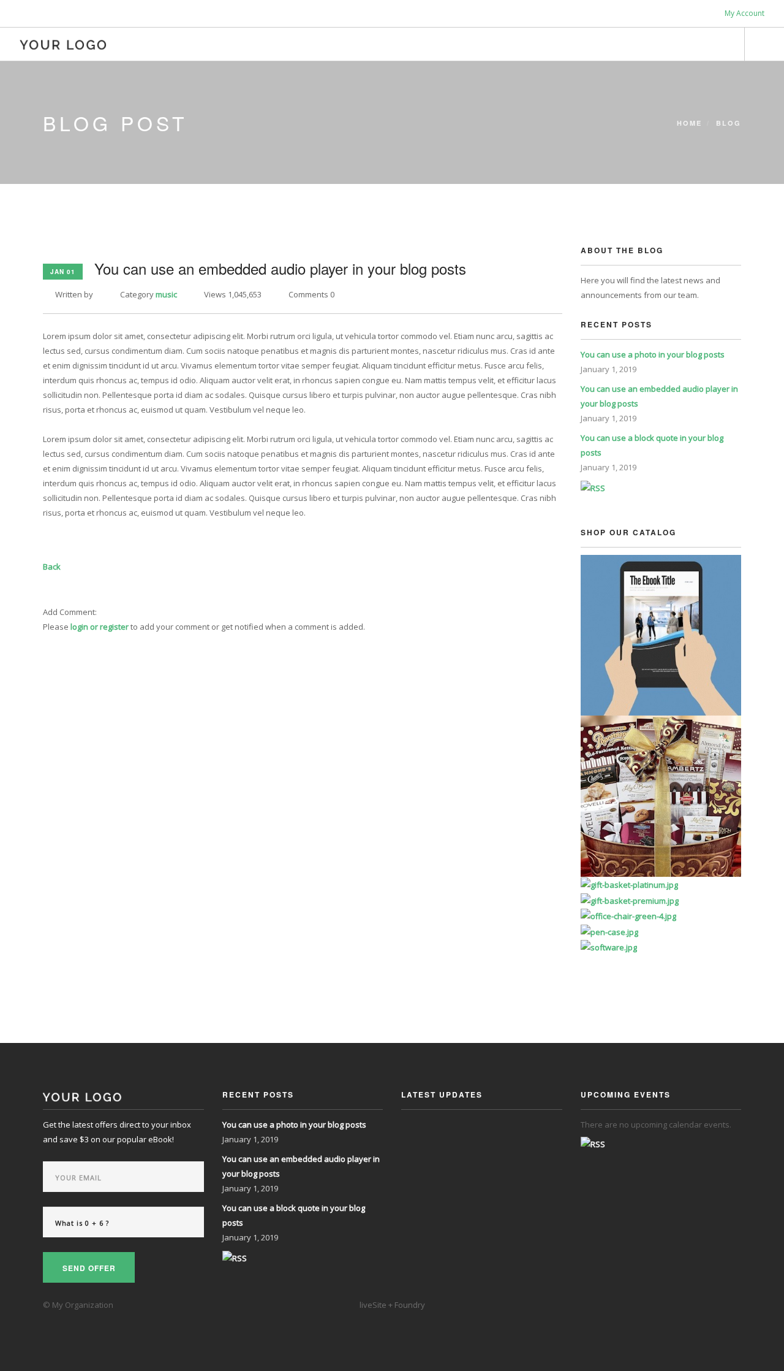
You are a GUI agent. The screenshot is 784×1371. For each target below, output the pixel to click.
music (166, 294)
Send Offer (89, 1268)
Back (52, 566)
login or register (99, 626)
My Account (743, 13)
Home (689, 123)
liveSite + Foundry (392, 1304)
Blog (728, 123)
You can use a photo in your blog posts (653, 354)
